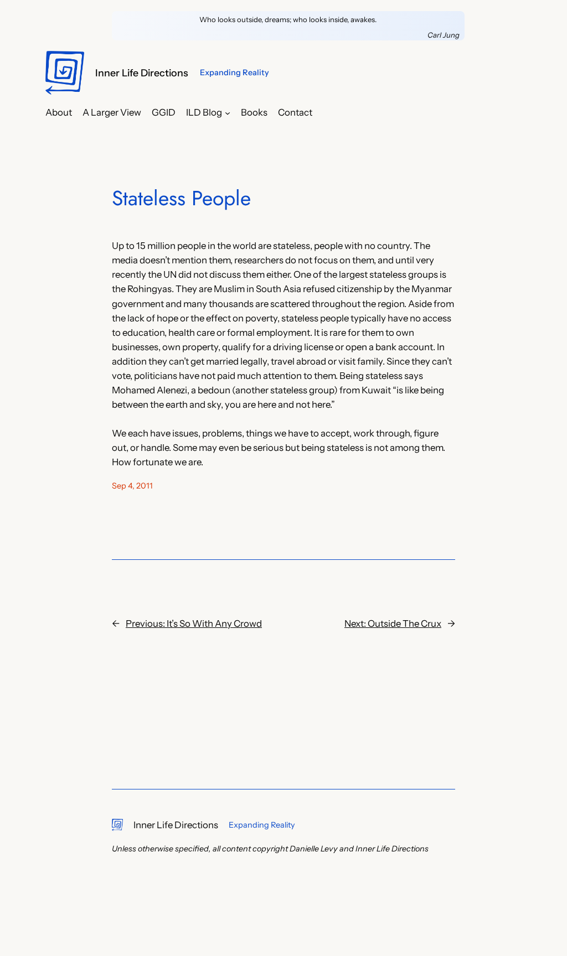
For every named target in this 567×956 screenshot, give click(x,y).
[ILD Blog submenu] (227, 112)
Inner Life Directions (141, 73)
